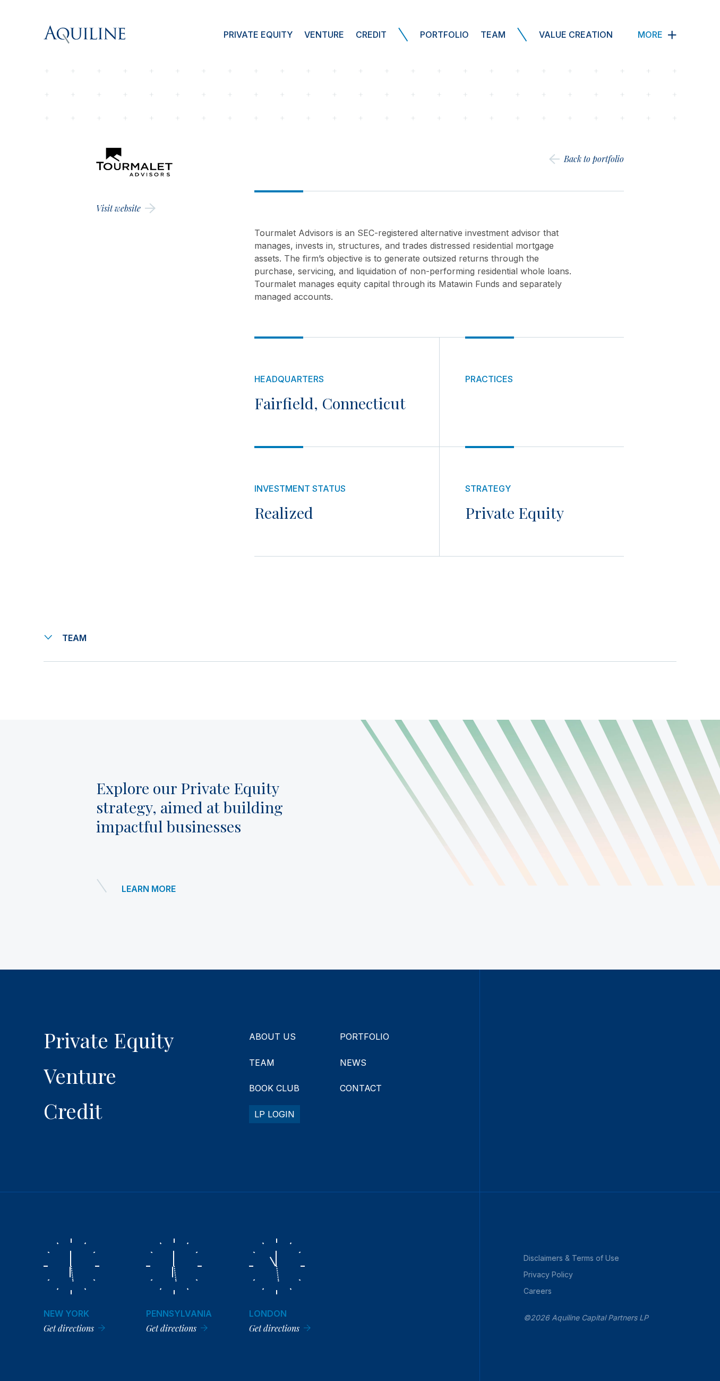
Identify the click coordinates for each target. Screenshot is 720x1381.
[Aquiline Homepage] (84, 35)
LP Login (274, 1114)
